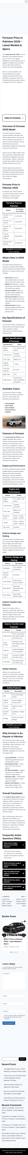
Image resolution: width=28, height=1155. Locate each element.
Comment (6, 973)
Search (22, 1059)
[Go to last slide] (4, 935)
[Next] (23, 935)
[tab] (10, 952)
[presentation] (14, 928)
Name (5, 996)
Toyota (7, 757)
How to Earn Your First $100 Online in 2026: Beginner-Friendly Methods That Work (15, 1078)
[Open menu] (26, 1)
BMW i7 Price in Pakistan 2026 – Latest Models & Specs (21, 901)
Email (5, 1003)
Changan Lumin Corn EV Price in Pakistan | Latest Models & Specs (13, 1110)
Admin (6, 946)
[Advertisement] (14, 19)
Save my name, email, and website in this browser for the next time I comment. (14, 1017)
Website (5, 1011)
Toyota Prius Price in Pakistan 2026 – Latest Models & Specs (7, 901)
